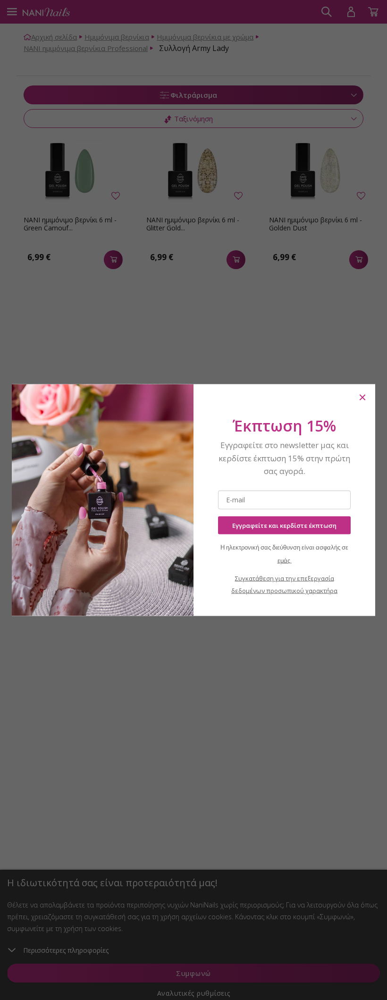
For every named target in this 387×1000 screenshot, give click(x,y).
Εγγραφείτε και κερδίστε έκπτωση (284, 525)
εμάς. (285, 560)
